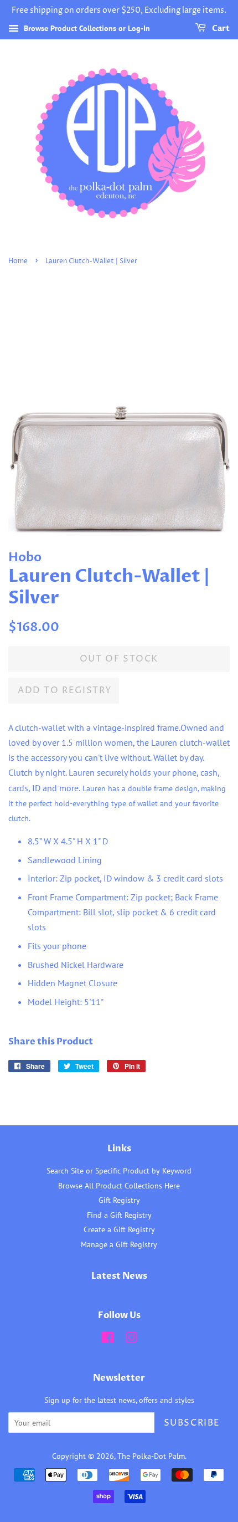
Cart (220, 28)
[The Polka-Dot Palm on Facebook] (107, 1340)
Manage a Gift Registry (119, 1244)
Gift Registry (119, 1200)
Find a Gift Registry (119, 1215)
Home (18, 261)
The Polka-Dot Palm (151, 1456)
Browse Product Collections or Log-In (86, 28)
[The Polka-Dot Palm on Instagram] (131, 1340)
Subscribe (192, 1423)
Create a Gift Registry (119, 1229)
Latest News (119, 1276)
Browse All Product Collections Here (119, 1186)
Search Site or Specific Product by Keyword (119, 1171)
